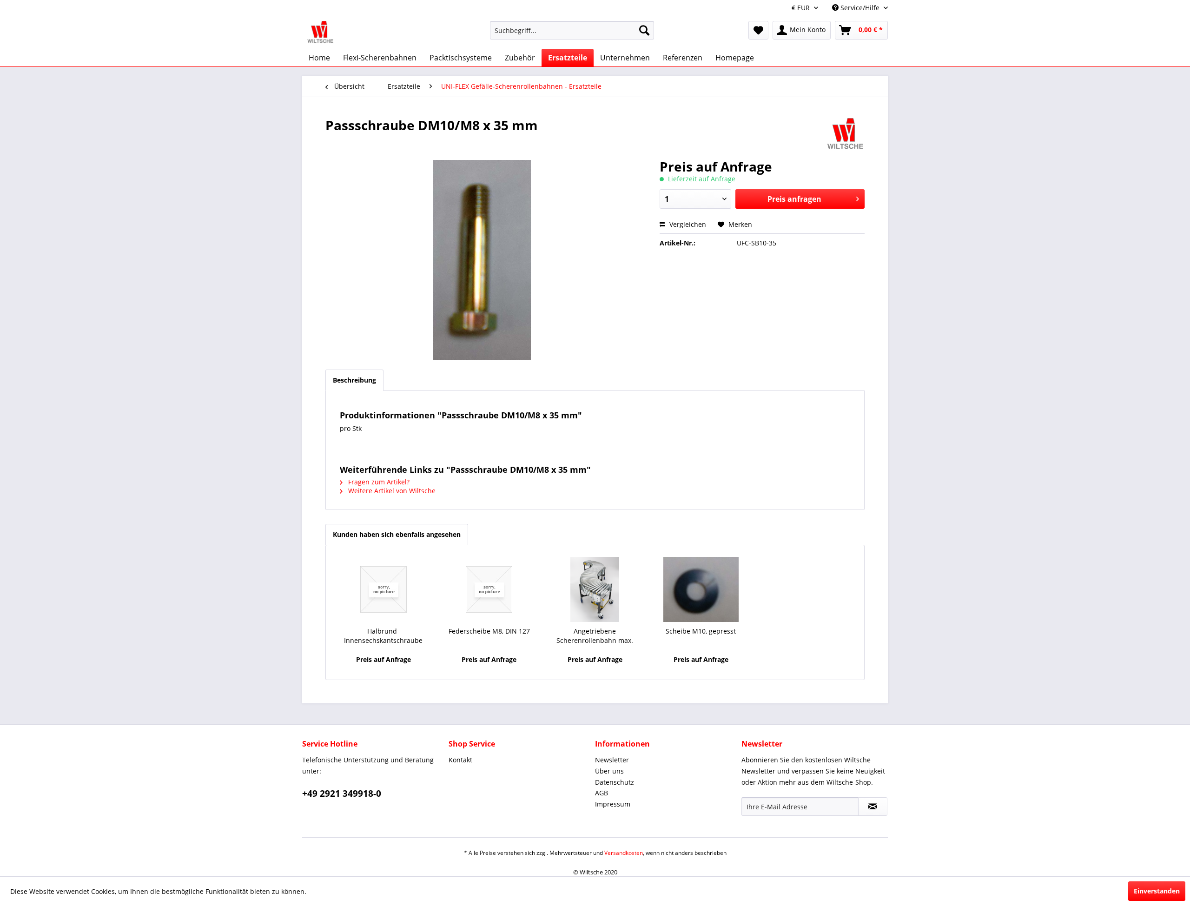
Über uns (609, 771)
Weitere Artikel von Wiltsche (391, 490)
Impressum (612, 804)
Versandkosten (623, 853)
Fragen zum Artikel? (378, 481)
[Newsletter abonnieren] (872, 806)
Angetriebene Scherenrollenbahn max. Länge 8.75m (594, 636)
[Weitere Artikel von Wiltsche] (845, 134)
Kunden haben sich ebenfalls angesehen (397, 534)
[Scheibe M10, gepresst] (701, 589)
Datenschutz (614, 782)
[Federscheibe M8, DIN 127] (489, 589)
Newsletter (612, 759)
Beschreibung (354, 380)
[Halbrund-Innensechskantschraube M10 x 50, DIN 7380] (383, 589)
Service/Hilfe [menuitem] (860, 7)
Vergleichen (687, 224)
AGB (601, 792)
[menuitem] (572, 34)
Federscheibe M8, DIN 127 (489, 631)
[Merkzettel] (758, 30)
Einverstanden (1157, 890)
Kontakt (460, 759)
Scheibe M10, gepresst (701, 631)
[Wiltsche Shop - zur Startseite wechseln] (320, 32)
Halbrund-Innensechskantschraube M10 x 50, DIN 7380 (383, 636)
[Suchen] (644, 30)
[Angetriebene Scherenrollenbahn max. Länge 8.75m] (595, 589)
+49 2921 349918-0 (341, 793)
